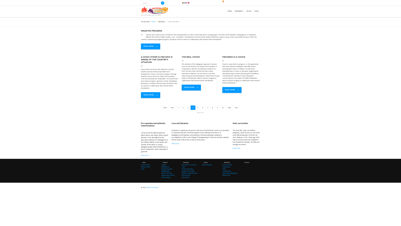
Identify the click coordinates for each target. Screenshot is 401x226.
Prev (172, 108)
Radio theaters (207, 165)
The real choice (191, 57)
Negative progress (151, 31)
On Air (249, 11)
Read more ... (150, 46)
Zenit (142, 169)
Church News (145, 165)
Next (229, 108)
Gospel (163, 165)
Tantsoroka (226, 167)
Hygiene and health (188, 171)
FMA (224, 169)
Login (256, 11)
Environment (186, 175)
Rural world (185, 177)
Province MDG (227, 165)
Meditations (165, 167)
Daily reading (165, 177)
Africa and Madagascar (230, 173)
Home (230, 11)
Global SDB (226, 175)
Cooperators (226, 171)
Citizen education (187, 169)
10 (223, 108)
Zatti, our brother (240, 123)
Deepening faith (166, 169)
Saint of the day (166, 173)
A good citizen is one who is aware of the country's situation (157, 59)
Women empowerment (189, 173)
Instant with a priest (168, 175)
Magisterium (165, 171)
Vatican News (145, 167)
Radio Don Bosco (152, 187)
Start (165, 108)
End (236, 108)
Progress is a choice (233, 57)
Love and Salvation (180, 123)
